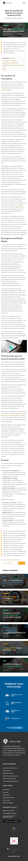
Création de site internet (10, 768)
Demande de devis (8, 797)
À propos (5, 792)
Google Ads (17, 207)
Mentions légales (8, 803)
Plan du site (6, 800)
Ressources (6, 795)
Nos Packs (6, 789)
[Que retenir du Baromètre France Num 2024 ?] (14, 581)
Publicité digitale (18, 18)
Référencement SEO (16, 703)
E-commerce (15, 718)
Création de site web (16, 695)
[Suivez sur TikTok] (13, 821)
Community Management (11, 781)
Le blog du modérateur (13, 560)
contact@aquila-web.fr (10, 813)
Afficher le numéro (8, 810)
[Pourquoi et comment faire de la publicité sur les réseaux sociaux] (14, 614)
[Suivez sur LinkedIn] (10, 821)
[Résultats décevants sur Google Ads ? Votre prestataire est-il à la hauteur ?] (14, 598)
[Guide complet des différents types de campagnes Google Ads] (14, 665)
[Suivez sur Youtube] (16, 821)
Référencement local (9, 778)
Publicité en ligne (15, 711)
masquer (12, 58)
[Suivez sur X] (19, 821)
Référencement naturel (10, 776)
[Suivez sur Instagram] (7, 821)
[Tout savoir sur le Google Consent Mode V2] (14, 631)
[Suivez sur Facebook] (4, 821)
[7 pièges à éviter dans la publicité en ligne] (14, 648)
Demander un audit (13, 727)
